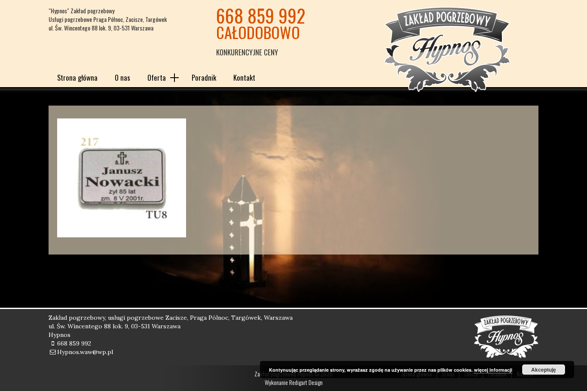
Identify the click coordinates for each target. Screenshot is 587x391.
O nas (122, 77)
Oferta (156, 77)
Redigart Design (306, 382)
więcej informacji (493, 370)
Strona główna (77, 77)
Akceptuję (543, 369)
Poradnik (204, 77)
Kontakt (244, 77)
